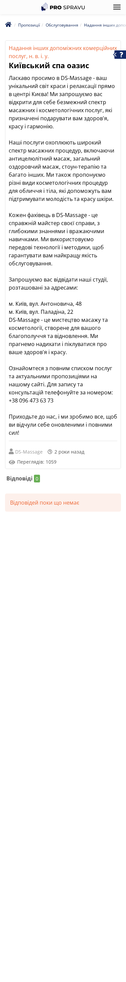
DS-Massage (29, 452)
